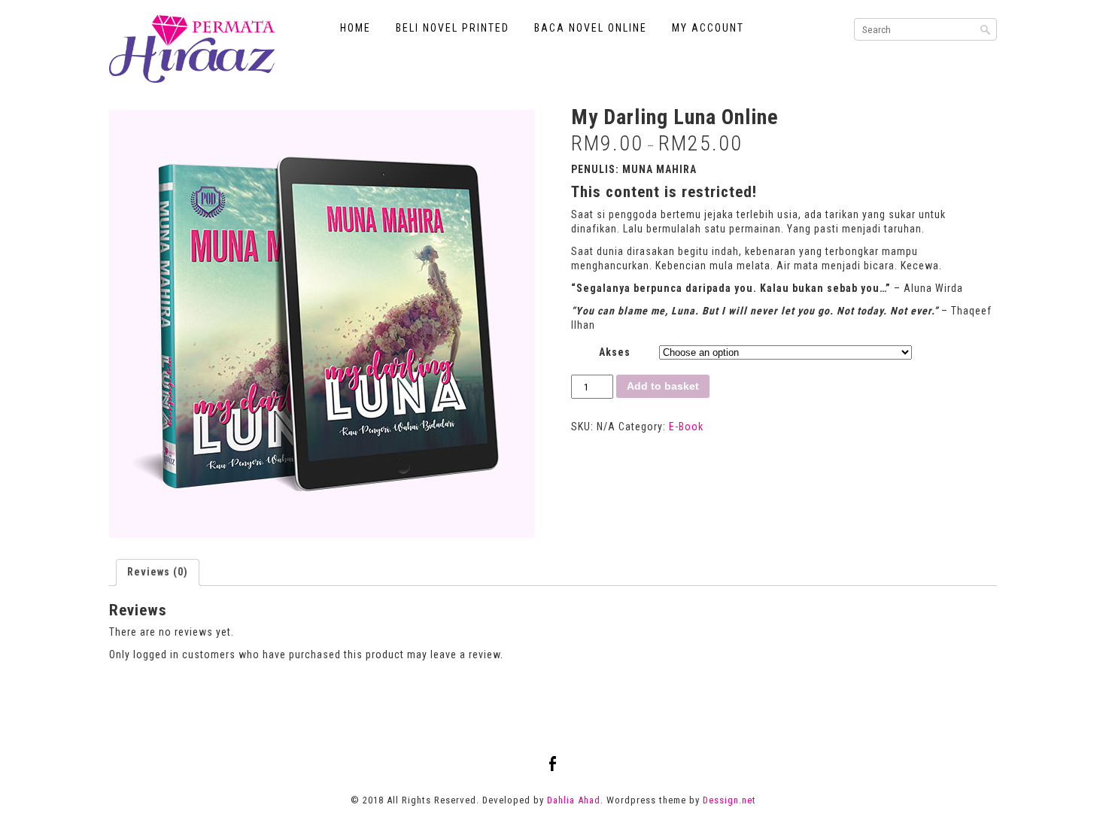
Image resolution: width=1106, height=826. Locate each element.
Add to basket (663, 386)
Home (355, 28)
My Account (708, 28)
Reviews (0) (157, 572)
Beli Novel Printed (452, 28)
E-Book (686, 427)
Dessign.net (729, 800)
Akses (614, 352)
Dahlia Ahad (573, 800)
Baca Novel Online (590, 28)
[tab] (157, 572)
